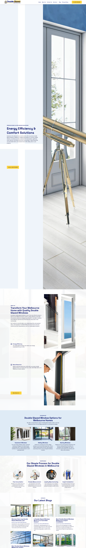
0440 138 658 (77, 2)
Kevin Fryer (15, 522)
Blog (60, 2)
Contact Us (49, 2)
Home (39, 2)
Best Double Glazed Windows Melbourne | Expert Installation (65, 520)
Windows (24, 522)
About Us (44, 2)
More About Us (16, 393)
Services (55, 2)
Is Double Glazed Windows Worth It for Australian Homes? (42, 520)
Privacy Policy (65, 2)
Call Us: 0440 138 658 (13, 167)
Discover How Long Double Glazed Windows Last (20, 519)
